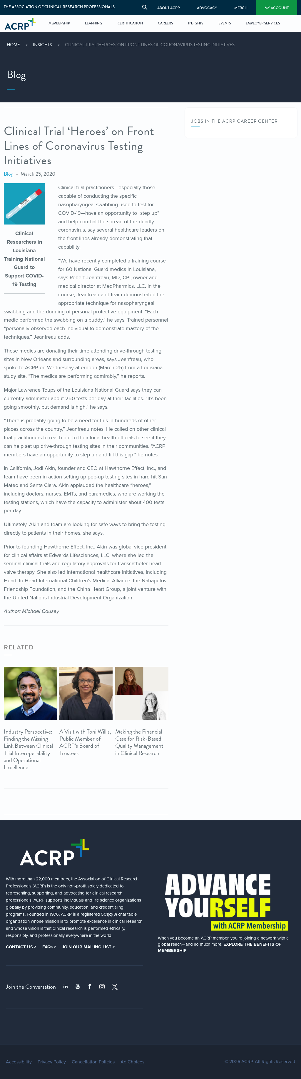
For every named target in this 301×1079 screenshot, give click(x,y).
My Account (277, 8)
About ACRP (168, 8)
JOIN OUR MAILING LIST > (88, 947)
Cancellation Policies (93, 1062)
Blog (8, 174)
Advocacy (207, 8)
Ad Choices (132, 1062)
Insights (42, 44)
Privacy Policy (52, 1062)
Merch (241, 8)
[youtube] (77, 986)
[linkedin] (65, 986)
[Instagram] (102, 987)
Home (13, 44)
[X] (115, 987)
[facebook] (89, 986)
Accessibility (19, 1062)
